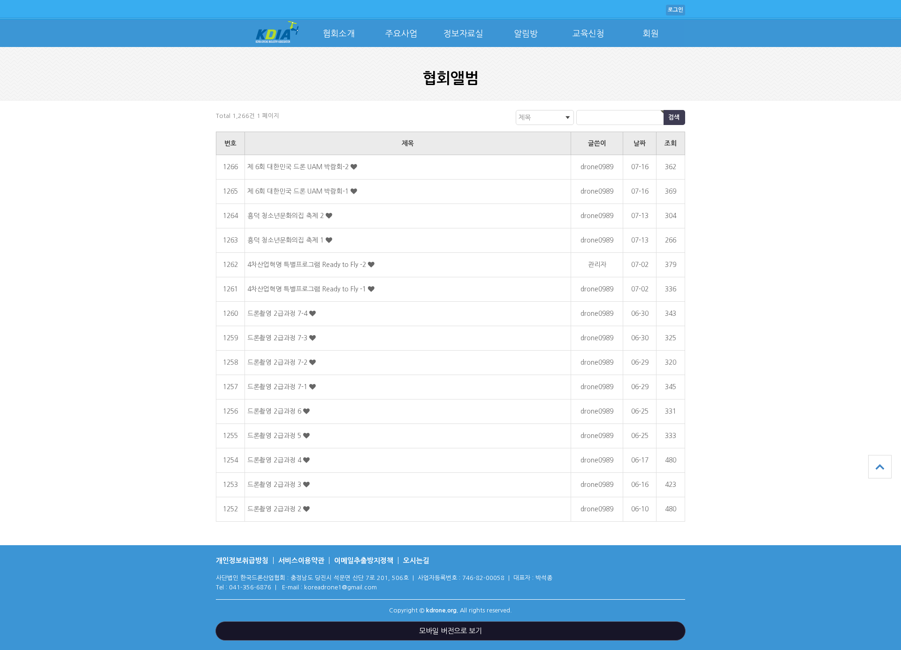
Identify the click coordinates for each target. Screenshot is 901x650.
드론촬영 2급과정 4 (275, 460)
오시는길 (416, 560)
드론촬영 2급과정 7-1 (278, 387)
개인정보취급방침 (242, 560)
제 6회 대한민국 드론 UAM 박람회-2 (299, 167)
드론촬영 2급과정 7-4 (278, 313)
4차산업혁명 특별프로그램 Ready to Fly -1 (307, 289)
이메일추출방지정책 (363, 560)
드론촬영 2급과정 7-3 (278, 338)
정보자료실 (463, 34)
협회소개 (339, 34)
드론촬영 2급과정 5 (275, 435)
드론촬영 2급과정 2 (275, 509)
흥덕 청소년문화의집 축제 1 (286, 240)
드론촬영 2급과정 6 (275, 411)
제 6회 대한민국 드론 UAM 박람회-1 (299, 191)
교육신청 (588, 34)
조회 (670, 143)
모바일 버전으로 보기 (450, 630)
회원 (651, 34)
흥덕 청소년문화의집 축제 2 (286, 215)
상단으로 (880, 466)
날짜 (640, 143)
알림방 (526, 34)
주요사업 (401, 34)
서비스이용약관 (301, 560)
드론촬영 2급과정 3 (275, 484)
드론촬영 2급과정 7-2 (278, 362)
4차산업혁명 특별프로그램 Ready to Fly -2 (307, 264)
